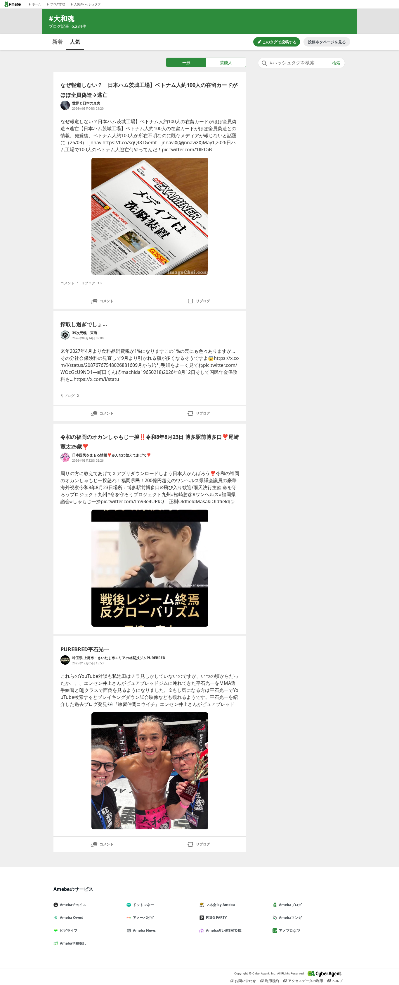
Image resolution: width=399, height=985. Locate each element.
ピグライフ (68, 930)
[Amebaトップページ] (12, 4)
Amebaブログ (290, 904)
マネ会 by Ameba (220, 904)
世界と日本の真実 (86, 103)
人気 (75, 41)
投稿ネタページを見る (327, 41)
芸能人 (226, 62)
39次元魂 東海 (84, 332)
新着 (57, 41)
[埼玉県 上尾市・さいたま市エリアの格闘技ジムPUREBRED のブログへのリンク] (65, 660)
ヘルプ (337, 981)
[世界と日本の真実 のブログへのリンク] (65, 105)
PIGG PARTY (216, 917)
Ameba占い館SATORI (224, 930)
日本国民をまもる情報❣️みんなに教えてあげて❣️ (111, 455)
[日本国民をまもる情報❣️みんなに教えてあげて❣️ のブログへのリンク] (65, 457)
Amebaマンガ (290, 917)
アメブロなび (289, 930)
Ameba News (144, 930)
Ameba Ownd (72, 917)
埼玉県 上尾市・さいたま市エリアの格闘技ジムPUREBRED (118, 657)
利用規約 (272, 981)
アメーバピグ (143, 917)
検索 (336, 63)
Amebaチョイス (73, 904)
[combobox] (301, 63)
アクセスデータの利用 (305, 981)
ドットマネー (143, 904)
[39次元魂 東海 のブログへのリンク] (65, 335)
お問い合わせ (245, 981)
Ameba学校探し (73, 943)
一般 (186, 62)
